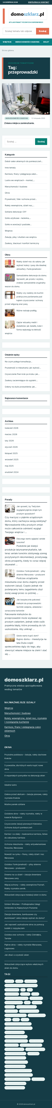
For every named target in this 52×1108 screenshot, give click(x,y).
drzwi (30, 990)
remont (16, 1020)
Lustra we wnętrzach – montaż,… (20, 180)
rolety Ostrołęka (12, 1045)
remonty (25, 1020)
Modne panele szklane (14, 804)
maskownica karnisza (14, 1002)
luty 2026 (9, 440)
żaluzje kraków (38, 1079)
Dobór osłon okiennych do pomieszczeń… (24, 161)
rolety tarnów (33, 1053)
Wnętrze (7, 42)
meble (27, 1002)
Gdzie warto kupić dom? (28, 635)
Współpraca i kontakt (38, 2)
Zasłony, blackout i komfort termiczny (22, 243)
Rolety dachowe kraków (15, 1032)
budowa (19, 981)
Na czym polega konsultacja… (18, 361)
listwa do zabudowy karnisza (16, 998)
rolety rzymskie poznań (35, 1049)
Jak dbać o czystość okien (16, 955)
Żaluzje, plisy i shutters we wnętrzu (21, 237)
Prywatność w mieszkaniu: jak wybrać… (23, 368)
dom (23, 990)
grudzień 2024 (11, 472)
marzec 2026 (11, 434)
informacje (25, 994)
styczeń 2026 (11, 447)
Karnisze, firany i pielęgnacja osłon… (21, 174)
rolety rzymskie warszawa (15, 1053)
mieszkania (37, 1002)
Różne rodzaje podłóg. (27, 310)
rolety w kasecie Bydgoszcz (16, 1062)
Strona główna (8, 50)
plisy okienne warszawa (29, 1011)
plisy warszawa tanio (37, 1015)
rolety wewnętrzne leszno (15, 1058)
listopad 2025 (11, 453)
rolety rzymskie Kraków (14, 1049)
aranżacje (9, 981)
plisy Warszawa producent (16, 1015)
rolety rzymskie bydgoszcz (31, 1045)
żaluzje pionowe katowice (15, 1083)
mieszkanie (10, 1007)
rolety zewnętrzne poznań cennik (18, 1071)
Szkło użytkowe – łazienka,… (18, 218)
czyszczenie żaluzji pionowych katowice (21, 985)
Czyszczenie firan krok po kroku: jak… (22, 374)
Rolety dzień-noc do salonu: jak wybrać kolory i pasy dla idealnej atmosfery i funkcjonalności (31, 265)
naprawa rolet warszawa (26, 1007)
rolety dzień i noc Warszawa (16, 1041)
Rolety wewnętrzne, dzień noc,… (19, 205)
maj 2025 (9, 466)
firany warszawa (12, 994)
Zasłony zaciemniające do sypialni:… (21, 380)
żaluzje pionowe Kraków (15, 1088)
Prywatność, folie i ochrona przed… (21, 199)
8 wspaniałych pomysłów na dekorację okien (24, 775)
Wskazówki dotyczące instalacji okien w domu (25, 895)
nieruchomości (11, 1011)
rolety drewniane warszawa (16, 1037)
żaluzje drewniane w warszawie (18, 1079)
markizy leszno (36, 998)
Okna (7, 193)
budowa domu (30, 981)
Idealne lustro (10, 785)
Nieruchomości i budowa (27, 42)
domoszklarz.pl (23, 680)
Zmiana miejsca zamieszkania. (19, 123)
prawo (8, 1020)
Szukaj (42, 31)
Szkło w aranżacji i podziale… (18, 224)
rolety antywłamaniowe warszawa (18, 1028)
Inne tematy (10, 167)
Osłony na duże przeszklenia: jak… (20, 387)
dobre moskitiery (12, 990)
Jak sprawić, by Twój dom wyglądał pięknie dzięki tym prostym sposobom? (29, 510)
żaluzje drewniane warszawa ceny (19, 1075)
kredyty (35, 994)
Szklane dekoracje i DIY (15, 212)
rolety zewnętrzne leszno (15, 1066)
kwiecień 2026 (11, 428)
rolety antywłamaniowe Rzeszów (18, 1024)
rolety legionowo (36, 1041)
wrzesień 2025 (11, 459)
